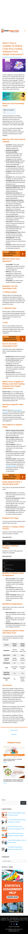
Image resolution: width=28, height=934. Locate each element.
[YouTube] (16, 924)
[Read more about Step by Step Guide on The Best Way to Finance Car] (14, 751)
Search (3, 799)
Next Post (13, 734)
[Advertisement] (14, 14)
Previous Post (14, 730)
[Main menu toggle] (25, 30)
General (4, 57)
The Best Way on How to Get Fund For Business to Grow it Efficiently (13, 780)
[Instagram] (14, 924)
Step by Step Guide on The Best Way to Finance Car (12, 759)
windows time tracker (11, 466)
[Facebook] (11, 924)
